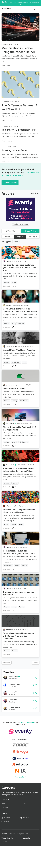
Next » (36, 663)
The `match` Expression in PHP (18, 129)
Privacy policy (25, 838)
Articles (23, 803)
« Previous (6, 663)
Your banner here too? (20, 224)
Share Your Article (10, 183)
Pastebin (5, 807)
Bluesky (26, 818)
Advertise (5, 842)
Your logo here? (20, 777)
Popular (20, 237)
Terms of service (8, 838)
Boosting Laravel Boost (14, 150)
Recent (7, 237)
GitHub (6, 821)
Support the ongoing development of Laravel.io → (21, 3)
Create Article (30, 231)
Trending (31, 237)
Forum (4, 803)
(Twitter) (7, 818)
